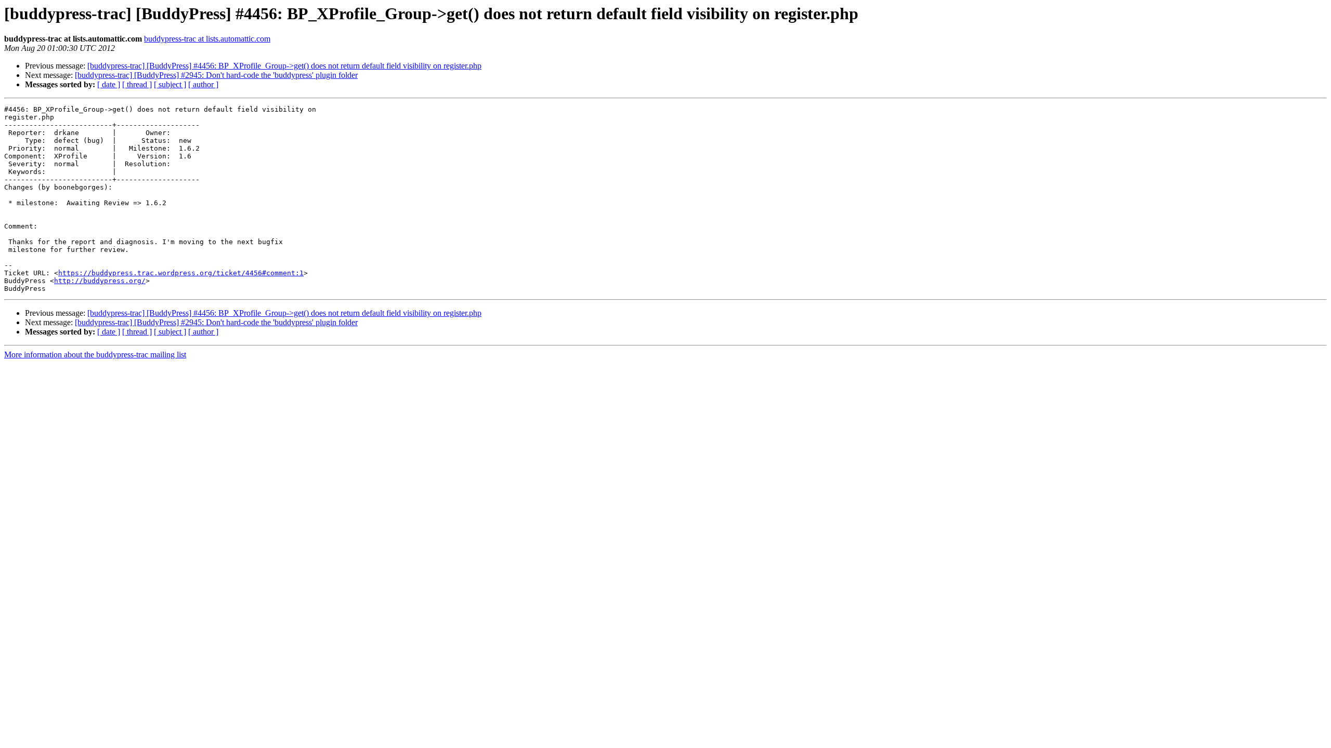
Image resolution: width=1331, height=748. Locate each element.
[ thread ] (137, 84)
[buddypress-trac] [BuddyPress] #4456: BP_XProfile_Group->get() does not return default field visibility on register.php (284, 65)
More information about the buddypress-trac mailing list (95, 354)
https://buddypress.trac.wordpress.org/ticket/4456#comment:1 (181, 273)
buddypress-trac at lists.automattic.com (207, 38)
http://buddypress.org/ (100, 281)
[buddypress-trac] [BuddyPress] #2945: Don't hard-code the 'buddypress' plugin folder (216, 75)
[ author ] (203, 84)
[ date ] (108, 84)
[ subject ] (170, 84)
